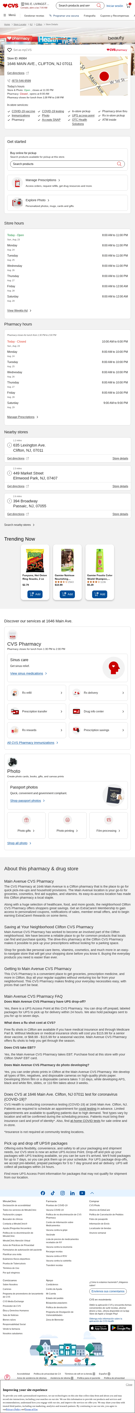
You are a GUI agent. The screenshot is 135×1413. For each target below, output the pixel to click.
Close (129, 1384)
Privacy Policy (13, 1409)
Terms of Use (31, 1409)
